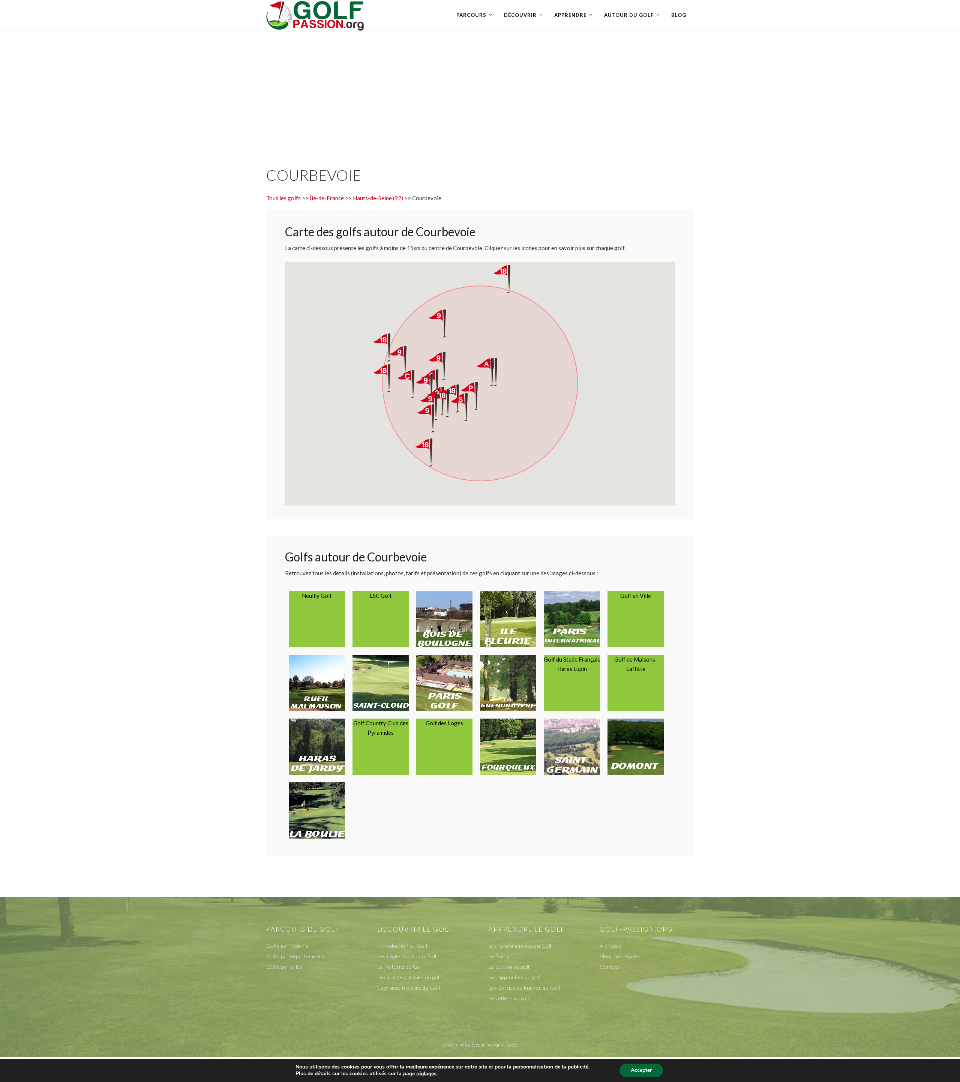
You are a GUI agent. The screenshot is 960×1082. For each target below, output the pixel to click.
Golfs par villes (284, 966)
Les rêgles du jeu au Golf (407, 956)
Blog (678, 15)
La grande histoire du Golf (408, 987)
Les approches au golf (515, 977)
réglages (426, 1073)
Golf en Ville (635, 595)
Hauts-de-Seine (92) (378, 198)
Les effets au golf (509, 998)
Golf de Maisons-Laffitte (635, 664)
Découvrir (520, 15)
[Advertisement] (480, 91)
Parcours (471, 15)
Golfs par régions (287, 945)
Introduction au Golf (402, 945)
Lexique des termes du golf (409, 977)
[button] (466, 407)
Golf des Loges (444, 723)
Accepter (641, 1070)
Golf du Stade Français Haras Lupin (572, 664)
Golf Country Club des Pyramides (380, 728)
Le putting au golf (509, 966)
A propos (611, 945)
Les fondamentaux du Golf (520, 945)
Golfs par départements (295, 956)
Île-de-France (327, 198)
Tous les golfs (283, 198)
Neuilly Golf (317, 595)
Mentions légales (620, 956)
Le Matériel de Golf (400, 966)
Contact (610, 966)
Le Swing (499, 956)
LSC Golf (381, 595)
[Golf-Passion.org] (315, 15)
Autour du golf (629, 15)
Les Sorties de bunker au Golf (525, 987)
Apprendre (570, 15)
